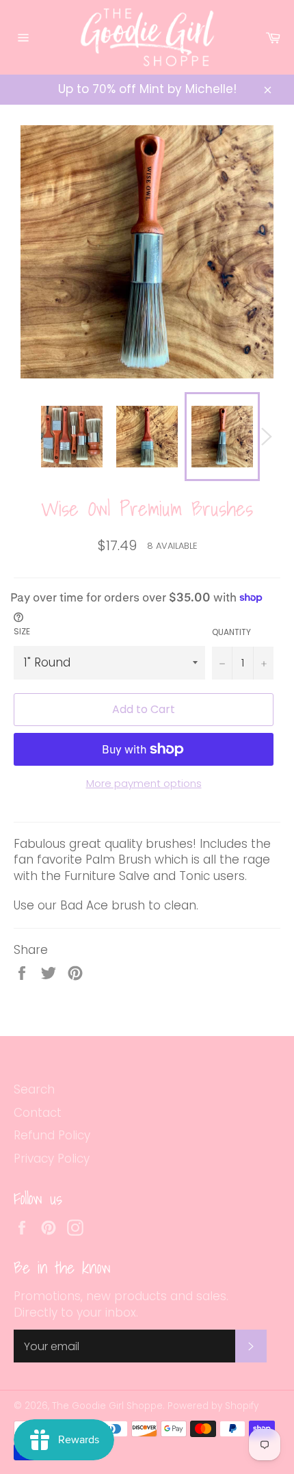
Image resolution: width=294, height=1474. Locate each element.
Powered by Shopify (213, 1405)
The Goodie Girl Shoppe (107, 1405)
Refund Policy (52, 1135)
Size (22, 631)
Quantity (231, 632)
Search (34, 1089)
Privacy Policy (52, 1158)
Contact (38, 1112)
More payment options (144, 783)
